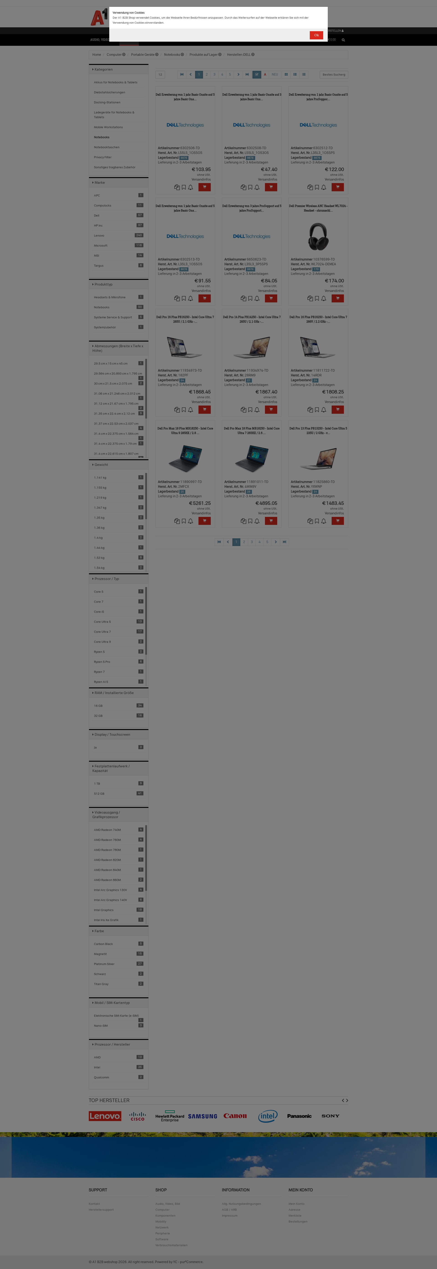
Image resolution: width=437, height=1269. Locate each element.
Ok (316, 35)
